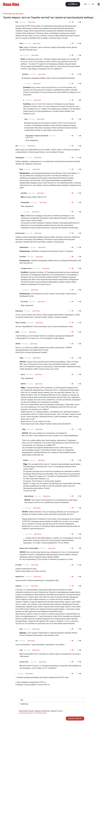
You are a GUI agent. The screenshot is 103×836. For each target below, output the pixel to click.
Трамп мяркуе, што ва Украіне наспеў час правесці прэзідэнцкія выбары (48, 17)
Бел (85, 4)
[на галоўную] (11, 4)
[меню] (99, 4)
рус (93, 4)
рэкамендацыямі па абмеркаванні (33, 713)
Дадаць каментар (75, 718)
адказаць (31, 22)
